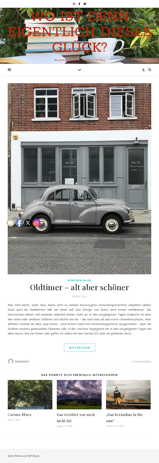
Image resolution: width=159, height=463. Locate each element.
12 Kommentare (141, 361)
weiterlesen (79, 347)
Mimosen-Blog (80, 280)
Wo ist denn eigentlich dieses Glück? (80, 32)
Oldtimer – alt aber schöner (79, 287)
